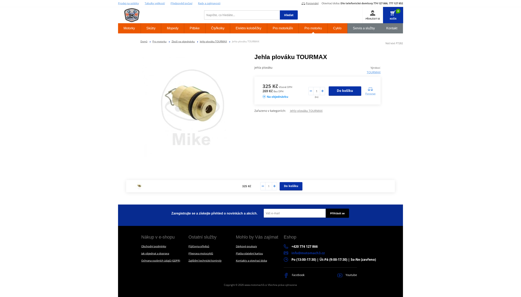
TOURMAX (374, 72)
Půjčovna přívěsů (198, 246)
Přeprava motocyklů (200, 253)
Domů (143, 41)
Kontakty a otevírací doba (251, 260)
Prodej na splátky (128, 3)
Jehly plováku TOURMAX (213, 41)
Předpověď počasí (181, 3)
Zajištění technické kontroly (205, 260)
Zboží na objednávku (183, 41)
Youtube (351, 275)
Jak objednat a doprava (155, 253)
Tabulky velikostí (155, 3)
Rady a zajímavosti (209, 3)
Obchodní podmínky (153, 246)
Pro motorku (159, 41)
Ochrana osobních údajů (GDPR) (160, 260)
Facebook (297, 275)
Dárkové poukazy (246, 246)
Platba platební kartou (249, 253)
